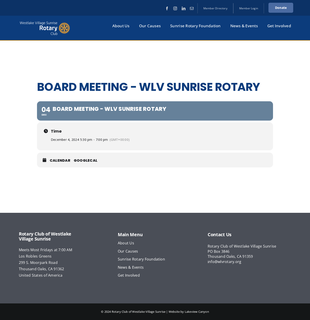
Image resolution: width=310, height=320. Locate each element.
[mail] (192, 8)
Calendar (60, 160)
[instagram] (175, 8)
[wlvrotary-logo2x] (45, 22)
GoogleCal (85, 160)
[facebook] (167, 8)
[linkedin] (183, 8)
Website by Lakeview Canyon (189, 312)
